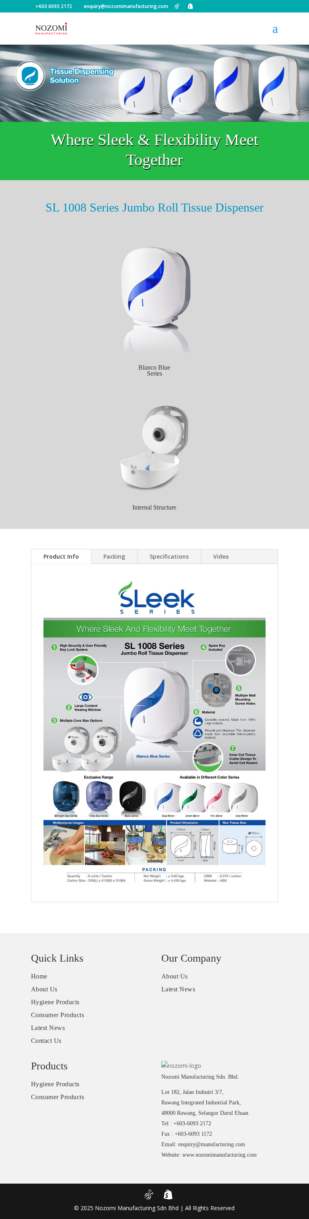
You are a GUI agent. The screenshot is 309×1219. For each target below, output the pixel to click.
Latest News (48, 1027)
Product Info (61, 556)
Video (221, 556)
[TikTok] (177, 6)
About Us (44, 989)
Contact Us (46, 1040)
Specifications (169, 556)
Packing (114, 556)
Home (39, 976)
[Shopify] (190, 6)
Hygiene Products (55, 1002)
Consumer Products (57, 1014)
